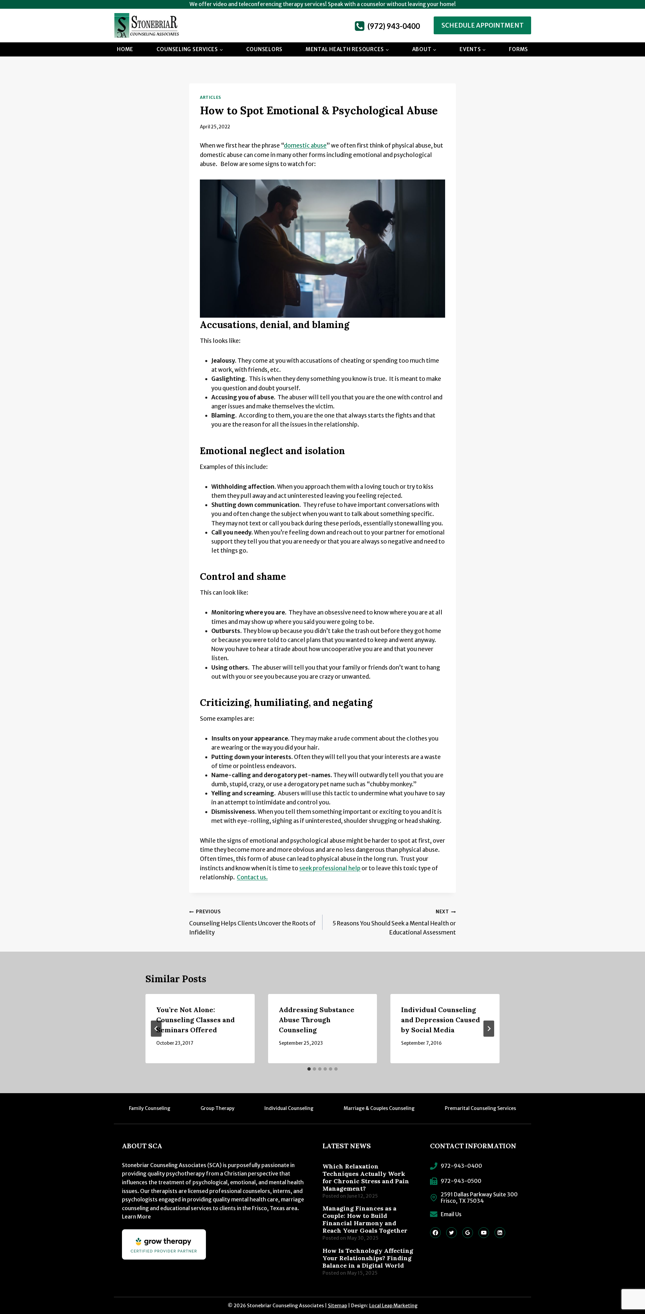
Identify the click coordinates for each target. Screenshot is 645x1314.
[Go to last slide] (156, 1029)
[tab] (309, 1069)
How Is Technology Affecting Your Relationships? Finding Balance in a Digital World (367, 1258)
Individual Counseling (288, 1108)
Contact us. (252, 877)
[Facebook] (435, 1232)
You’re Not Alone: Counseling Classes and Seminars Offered (195, 1019)
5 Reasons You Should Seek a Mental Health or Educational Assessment (394, 922)
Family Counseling (149, 1108)
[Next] (488, 1029)
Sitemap (337, 1306)
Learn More (136, 1216)
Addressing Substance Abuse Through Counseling (316, 1019)
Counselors (264, 49)
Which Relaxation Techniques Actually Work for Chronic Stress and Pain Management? (365, 1177)
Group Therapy (217, 1108)
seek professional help (329, 868)
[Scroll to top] (626, 1285)
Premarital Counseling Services (480, 1108)
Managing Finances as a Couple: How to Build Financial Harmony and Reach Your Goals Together (364, 1219)
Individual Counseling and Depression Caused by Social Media (440, 1019)
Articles (210, 97)
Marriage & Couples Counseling (379, 1108)
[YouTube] (483, 1232)
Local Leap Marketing (393, 1306)
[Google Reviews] (467, 1232)
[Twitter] (451, 1232)
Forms (518, 49)
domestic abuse (305, 145)
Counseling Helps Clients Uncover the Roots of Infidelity (252, 922)
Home (125, 49)
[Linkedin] (499, 1232)
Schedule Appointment (482, 25)
